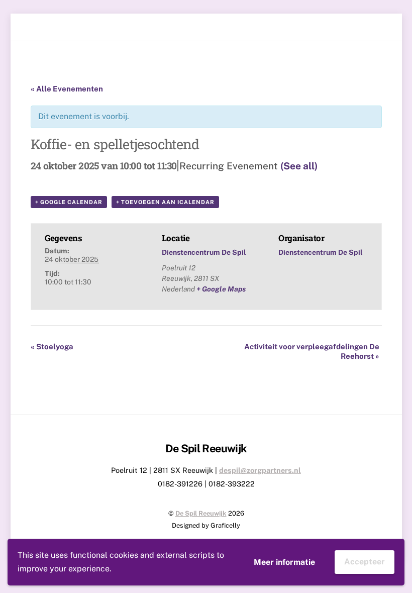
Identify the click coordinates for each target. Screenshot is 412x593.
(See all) (299, 165)
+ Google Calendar (68, 202)
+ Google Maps (221, 289)
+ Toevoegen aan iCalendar (165, 202)
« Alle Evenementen (67, 88)
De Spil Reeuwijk (201, 513)
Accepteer (364, 561)
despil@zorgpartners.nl (260, 470)
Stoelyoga (52, 346)
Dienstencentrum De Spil (204, 252)
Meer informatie (284, 562)
